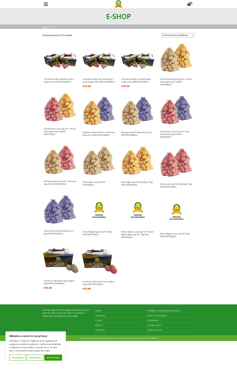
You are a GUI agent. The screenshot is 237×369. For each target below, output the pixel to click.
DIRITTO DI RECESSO (157, 315)
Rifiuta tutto (35, 357)
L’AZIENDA (100, 315)
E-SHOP (98, 320)
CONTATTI (100, 330)
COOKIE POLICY (154, 325)
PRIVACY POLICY (154, 330)
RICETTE (99, 325)
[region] (35, 347)
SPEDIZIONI (152, 320)
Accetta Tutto (53, 357)
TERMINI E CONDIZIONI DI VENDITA (163, 310)
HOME (98, 310)
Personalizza (17, 357)
